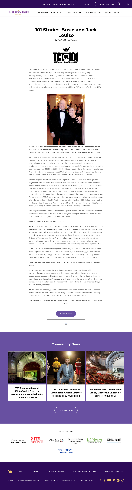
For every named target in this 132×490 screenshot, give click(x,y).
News (87, 4)
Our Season (42, 12)
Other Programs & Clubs (84, 471)
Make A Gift (66, 314)
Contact (35, 471)
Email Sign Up (51, 481)
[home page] (18, 12)
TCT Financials (68, 481)
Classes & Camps (74, 12)
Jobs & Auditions (56, 471)
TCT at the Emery (107, 4)
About (108, 12)
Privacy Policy (87, 481)
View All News (66, 410)
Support (118, 12)
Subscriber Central (114, 471)
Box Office (57, 12)
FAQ (20, 471)
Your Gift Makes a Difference (58, 4)
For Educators (93, 12)
